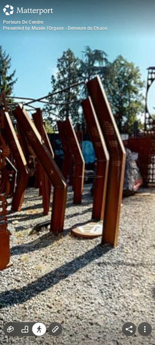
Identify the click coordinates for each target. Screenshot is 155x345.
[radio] (10, 329)
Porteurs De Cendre (23, 22)
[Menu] (145, 329)
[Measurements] (55, 329)
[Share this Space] (129, 329)
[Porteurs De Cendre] (77, 172)
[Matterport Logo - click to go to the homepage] (28, 10)
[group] (25, 329)
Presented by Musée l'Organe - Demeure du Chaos (55, 28)
